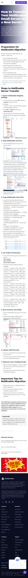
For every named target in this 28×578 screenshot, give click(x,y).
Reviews (3, 557)
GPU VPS (3, 522)
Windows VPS (4, 511)
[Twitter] (2, 502)
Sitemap (17, 555)
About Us (3, 539)
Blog (16, 547)
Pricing (3, 509)
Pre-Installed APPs (5, 529)
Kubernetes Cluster (19, 511)
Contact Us (17, 544)
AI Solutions (17, 509)
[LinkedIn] (6, 502)
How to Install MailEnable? (8, 447)
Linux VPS (3, 514)
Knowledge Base (19, 550)
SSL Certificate (4, 527)
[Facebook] (9, 502)
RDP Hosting (18, 519)
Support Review (18, 542)
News (2, 542)
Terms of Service (9, 574)
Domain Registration (6, 524)
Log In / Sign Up (21, 2)
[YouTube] (12, 502)
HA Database (18, 514)
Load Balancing (18, 517)
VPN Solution (18, 522)
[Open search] (11, 2)
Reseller (3, 555)
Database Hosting (19, 524)
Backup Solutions (19, 527)
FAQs (16, 552)
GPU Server (4, 519)
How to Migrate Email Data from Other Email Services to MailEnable (14, 441)
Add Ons (3, 532)
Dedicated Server (5, 517)
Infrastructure (4, 547)
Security (3, 550)
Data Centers (4, 544)
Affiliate (3, 552)
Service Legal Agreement (19, 574)
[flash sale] (14, 465)
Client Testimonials (19, 539)
